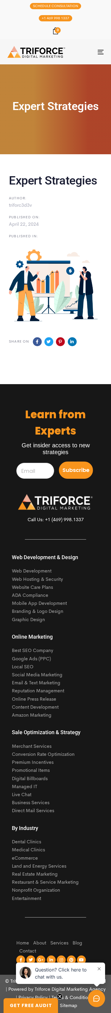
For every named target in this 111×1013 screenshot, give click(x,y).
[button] (31, 1005)
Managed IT (24, 787)
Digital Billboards (30, 779)
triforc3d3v (20, 205)
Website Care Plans (32, 587)
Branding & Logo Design (37, 611)
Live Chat (21, 795)
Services (59, 943)
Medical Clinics (28, 850)
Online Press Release (34, 699)
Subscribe (75, 470)
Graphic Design (28, 620)
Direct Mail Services (33, 811)
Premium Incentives (33, 762)
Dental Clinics (26, 842)
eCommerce (25, 858)
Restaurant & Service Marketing (45, 882)
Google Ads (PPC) (31, 659)
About (39, 943)
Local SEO (22, 667)
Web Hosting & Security (37, 579)
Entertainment (26, 898)
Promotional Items (31, 770)
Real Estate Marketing (35, 874)
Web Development (32, 571)
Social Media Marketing (37, 675)
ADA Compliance (30, 595)
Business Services (30, 803)
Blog (77, 943)
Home (22, 943)
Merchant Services (32, 746)
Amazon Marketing (32, 715)
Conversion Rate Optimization (43, 754)
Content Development (35, 707)
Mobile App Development (39, 603)
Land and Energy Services (39, 866)
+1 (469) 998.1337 (64, 520)
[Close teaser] (60, 996)
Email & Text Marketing (36, 683)
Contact (27, 951)
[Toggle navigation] (88, 52)
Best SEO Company (32, 650)
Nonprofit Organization (36, 890)
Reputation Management (38, 691)
